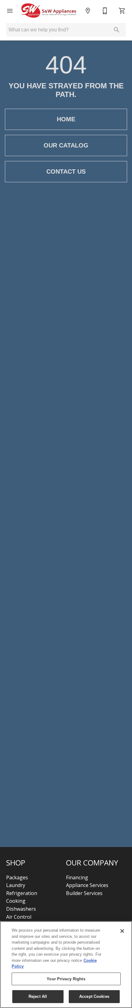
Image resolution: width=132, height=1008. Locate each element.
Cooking (15, 900)
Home (66, 119)
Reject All (38, 996)
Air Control (18, 916)
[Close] (122, 931)
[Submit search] (116, 29)
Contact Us (66, 171)
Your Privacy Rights (66, 979)
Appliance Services (87, 885)
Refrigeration (21, 893)
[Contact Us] (105, 10)
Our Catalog (66, 145)
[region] (66, 964)
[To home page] (49, 10)
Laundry (15, 885)
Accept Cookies (94, 996)
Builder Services (84, 893)
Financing (77, 877)
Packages (17, 877)
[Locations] (87, 10)
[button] (9, 10)
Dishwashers (21, 908)
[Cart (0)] (122, 10)
